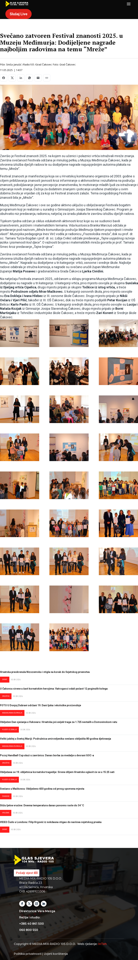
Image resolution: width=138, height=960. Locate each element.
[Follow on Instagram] (36, 904)
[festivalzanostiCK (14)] (69, 485)
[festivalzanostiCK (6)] (118, 371)
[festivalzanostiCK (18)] (118, 523)
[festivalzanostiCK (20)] (69, 561)
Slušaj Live (18, 14)
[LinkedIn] (20, 77)
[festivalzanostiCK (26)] (69, 637)
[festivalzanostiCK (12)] (118, 447)
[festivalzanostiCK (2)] (69, 333)
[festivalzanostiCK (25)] (118, 599)
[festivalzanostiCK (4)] (19, 371)
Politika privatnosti (28, 954)
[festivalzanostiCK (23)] (69, 599)
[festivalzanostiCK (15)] (118, 485)
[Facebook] (3, 77)
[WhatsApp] (29, 77)
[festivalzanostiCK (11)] (69, 447)
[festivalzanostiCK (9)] (118, 409)
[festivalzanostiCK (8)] (69, 409)
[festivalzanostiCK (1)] (19, 333)
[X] (12, 77)
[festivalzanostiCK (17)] (69, 523)
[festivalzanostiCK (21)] (118, 561)
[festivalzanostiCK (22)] (19, 599)
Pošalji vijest (24, 873)
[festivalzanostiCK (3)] (118, 333)
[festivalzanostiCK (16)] (19, 523)
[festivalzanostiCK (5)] (69, 371)
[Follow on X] (29, 904)
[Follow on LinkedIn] (44, 904)
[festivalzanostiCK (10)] (19, 447)
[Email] (38, 77)
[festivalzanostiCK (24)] (19, 637)
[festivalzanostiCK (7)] (19, 409)
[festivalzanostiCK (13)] (19, 485)
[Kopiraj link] (46, 77)
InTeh (102, 944)
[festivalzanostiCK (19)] (19, 561)
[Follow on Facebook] (22, 904)
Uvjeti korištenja (56, 954)
